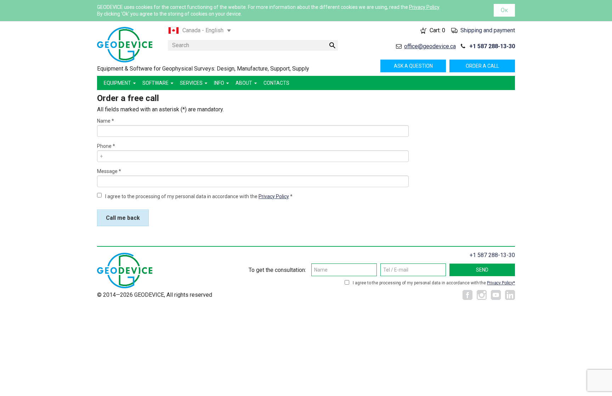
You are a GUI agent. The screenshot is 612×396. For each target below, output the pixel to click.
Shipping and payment (487, 30)
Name (103, 121)
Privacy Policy (424, 7)
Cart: (437, 30)
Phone (104, 146)
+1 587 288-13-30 (492, 46)
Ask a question (413, 66)
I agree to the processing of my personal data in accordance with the (197, 196)
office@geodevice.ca (430, 46)
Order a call (482, 66)
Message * (109, 171)
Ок (504, 10)
